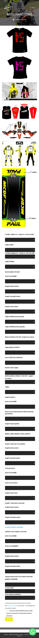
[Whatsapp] (32, 631)
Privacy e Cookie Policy (26, 635)
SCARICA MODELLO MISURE (14, 527)
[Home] (13, 19)
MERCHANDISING (21, 19)
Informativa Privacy (12, 605)
